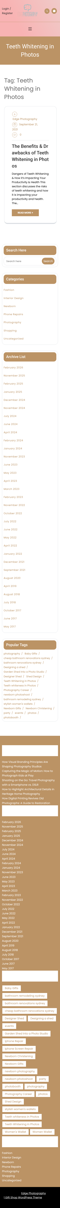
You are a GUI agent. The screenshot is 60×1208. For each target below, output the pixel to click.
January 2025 (13, 392)
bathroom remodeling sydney (22, 699)
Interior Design (14, 298)
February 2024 (13, 440)
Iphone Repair (14, 1041)
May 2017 (10, 626)
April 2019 (10, 586)
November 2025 (14, 375)
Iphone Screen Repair (19, 1049)
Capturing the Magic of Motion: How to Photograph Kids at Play (27, 773)
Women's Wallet (15, 1132)
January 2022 (13, 554)
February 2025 (13, 384)
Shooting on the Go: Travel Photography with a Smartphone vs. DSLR (28, 782)
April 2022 (10, 545)
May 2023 (10, 473)
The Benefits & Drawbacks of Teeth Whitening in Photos (30, 156)
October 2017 (12, 610)
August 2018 (12, 594)
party (7, 713)
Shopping (10, 330)
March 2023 (12, 489)
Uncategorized (14, 339)
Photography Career (16, 690)
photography (12, 653)
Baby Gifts (31, 653)
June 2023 (11, 465)
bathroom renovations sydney (22, 663)
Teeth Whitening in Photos (20, 681)
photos (32, 713)
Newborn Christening (39, 708)
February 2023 (13, 497)
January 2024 (13, 448)
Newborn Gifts (12, 708)
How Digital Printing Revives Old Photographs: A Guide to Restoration (26, 800)
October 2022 (13, 513)
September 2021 (14, 570)
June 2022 (11, 529)
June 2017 (10, 618)
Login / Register (7, 11)
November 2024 (14, 408)
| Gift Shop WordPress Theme (23, 1197)
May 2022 (10, 537)
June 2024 (11, 424)
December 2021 (14, 562)
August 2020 (12, 578)
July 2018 (10, 602)
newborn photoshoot (17, 694)
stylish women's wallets (18, 704)
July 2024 (10, 416)
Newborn (10, 306)
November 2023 (14, 456)
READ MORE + (25, 212)
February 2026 (13, 367)
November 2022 (14, 505)
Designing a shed (14, 667)
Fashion (9, 290)
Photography (12, 322)
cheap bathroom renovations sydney (27, 658)
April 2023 (10, 481)
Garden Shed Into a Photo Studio (24, 672)
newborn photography (20, 1071)
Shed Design (34, 676)
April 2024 (10, 432)
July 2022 (10, 521)
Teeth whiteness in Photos (20, 685)
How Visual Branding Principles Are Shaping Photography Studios (25, 764)
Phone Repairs (13, 314)
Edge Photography (25, 119)
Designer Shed (13, 676)
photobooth (11, 717)
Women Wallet (42, 1132)
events (19, 713)
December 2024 (14, 400)
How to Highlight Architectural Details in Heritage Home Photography (28, 791)
